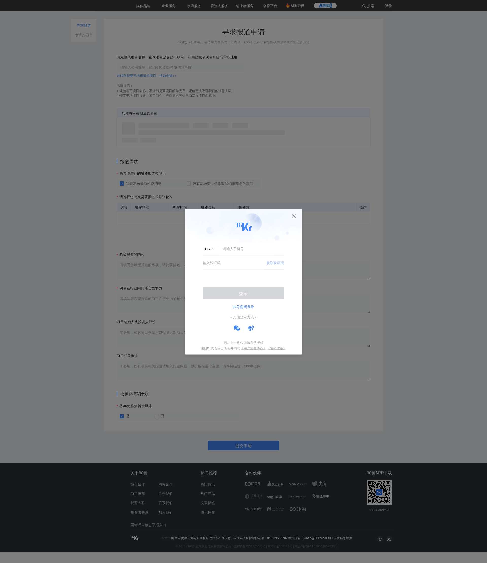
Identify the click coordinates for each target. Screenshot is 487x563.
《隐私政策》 (276, 347)
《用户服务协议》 (253, 347)
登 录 (243, 293)
